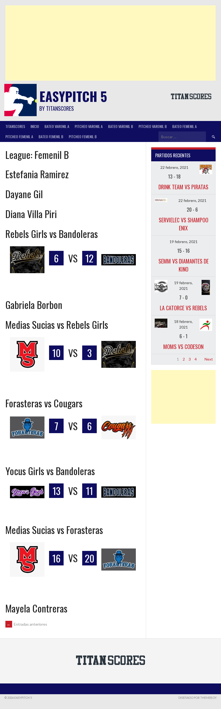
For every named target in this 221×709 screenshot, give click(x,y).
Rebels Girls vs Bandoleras (51, 233)
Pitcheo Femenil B (83, 136)
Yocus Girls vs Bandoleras (50, 471)
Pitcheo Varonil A (89, 126)
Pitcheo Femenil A (19, 136)
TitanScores (15, 126)
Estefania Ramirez (37, 174)
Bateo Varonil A (56, 126)
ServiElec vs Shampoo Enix (183, 224)
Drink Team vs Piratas (183, 187)
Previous (161, 359)
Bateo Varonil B (120, 126)
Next (209, 359)
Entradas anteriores (27, 624)
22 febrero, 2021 (174, 167)
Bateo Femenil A (184, 126)
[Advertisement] (110, 43)
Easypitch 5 (73, 96)
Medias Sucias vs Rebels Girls (56, 324)
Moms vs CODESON (183, 347)
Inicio (34, 126)
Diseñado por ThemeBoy (197, 697)
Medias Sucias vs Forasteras (54, 529)
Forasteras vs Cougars (43, 403)
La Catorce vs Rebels (183, 308)
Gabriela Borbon (33, 304)
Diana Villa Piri (31, 213)
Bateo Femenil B (51, 136)
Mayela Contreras (36, 608)
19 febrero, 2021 (184, 241)
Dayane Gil (24, 194)
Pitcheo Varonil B (153, 126)
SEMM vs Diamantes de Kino (183, 265)
